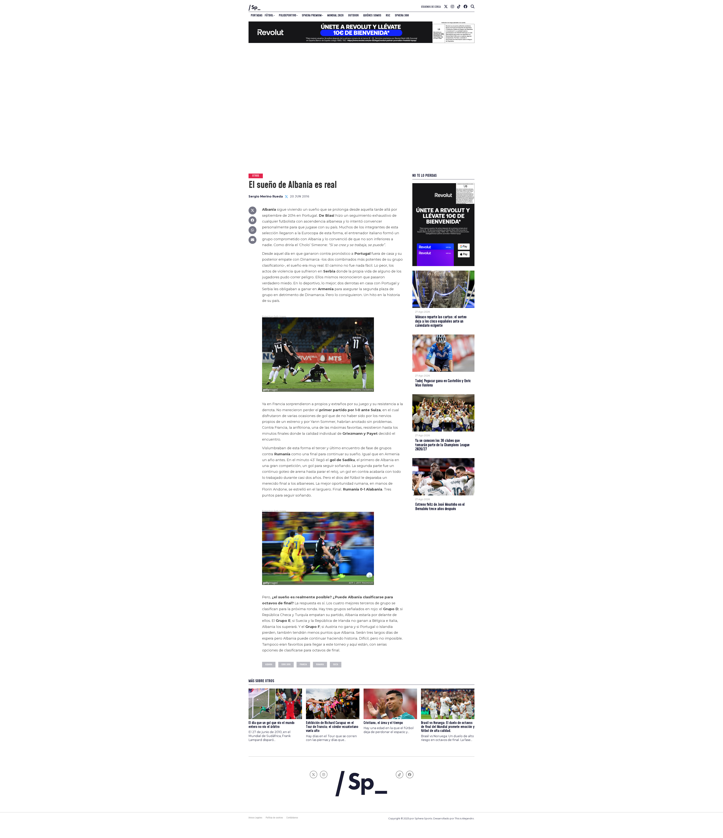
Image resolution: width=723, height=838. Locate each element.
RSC (388, 15)
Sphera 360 (402, 15)
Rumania (320, 664)
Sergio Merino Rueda (266, 196)
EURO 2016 (286, 664)
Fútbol (269, 15)
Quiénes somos (372, 15)
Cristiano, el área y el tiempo (383, 723)
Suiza (335, 664)
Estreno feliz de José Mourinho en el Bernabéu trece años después (440, 507)
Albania (268, 664)
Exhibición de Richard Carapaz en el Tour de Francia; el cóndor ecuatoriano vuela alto (332, 726)
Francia (303, 664)
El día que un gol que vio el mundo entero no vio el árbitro (271, 724)
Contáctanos (292, 817)
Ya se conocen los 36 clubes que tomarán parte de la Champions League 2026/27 (442, 445)
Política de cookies (274, 817)
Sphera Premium (312, 15)
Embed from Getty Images (274, 316)
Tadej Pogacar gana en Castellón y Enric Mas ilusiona (443, 383)
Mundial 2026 (335, 15)
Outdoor (353, 15)
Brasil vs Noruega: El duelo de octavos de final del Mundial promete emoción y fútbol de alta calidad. (447, 726)
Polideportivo (287, 15)
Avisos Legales (255, 817)
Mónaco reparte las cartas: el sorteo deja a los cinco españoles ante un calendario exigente (441, 321)
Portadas (256, 15)
